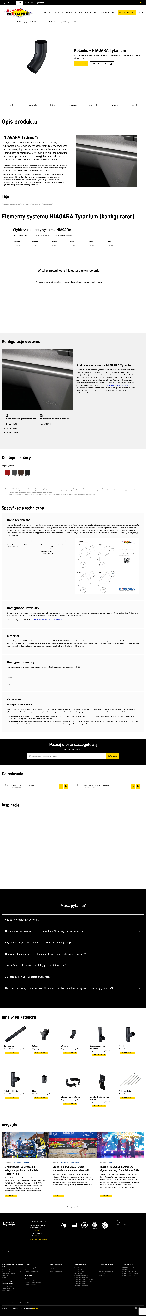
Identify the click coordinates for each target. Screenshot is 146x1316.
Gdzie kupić (105, 13)
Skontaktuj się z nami (126, 13)
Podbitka (4, 1277)
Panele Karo (5, 1275)
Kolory (52, 105)
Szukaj (112, 13)
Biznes (110, 1162)
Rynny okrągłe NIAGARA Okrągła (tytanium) (49, 22)
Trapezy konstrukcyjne (56, 1272)
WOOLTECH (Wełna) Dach (81, 1277)
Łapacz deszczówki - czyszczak (98, 1047)
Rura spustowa (9, 1046)
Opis (11, 105)
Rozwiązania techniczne (105, 1270)
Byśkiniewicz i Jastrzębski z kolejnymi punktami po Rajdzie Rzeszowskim (21, 1170)
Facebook (136, 1308)
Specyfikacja (73, 105)
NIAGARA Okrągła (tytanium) (129, 1275)
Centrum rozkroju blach (8, 1289)
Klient (19, 3)
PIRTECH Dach (78, 1273)
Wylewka (65, 1046)
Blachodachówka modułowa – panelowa (12, 1272)
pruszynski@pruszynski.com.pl (38, 1239)
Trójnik (121, 1046)
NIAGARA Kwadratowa (128, 1270)
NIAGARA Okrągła (107, 385)
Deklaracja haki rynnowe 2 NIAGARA (96, 785)
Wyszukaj (113, 756)
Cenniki (140, 3)
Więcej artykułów (73, 1207)
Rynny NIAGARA (18, 22)
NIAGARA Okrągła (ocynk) (129, 1272)
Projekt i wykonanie (29, 1308)
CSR (15, 1162)
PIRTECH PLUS (78, 1270)
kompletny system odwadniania (11, 205)
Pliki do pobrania (91, 13)
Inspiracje (56, 13)
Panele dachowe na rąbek (8, 1274)
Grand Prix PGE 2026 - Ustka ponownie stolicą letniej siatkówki (71, 1168)
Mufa (34, 1091)
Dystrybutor (40, 3)
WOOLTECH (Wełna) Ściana (81, 1275)
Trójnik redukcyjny (11, 1091)
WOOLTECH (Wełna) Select (81, 1285)
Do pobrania (113, 105)
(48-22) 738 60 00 (37, 1231)
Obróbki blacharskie (30, 1284)
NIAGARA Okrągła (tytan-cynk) (130, 1273)
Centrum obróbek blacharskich (10, 1287)
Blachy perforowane (7, 1290)
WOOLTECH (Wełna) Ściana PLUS (83, 1281)
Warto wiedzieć (67, 13)
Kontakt (119, 1223)
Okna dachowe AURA (30, 1281)
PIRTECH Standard (79, 1268)
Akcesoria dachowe (30, 1279)
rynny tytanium (36, 205)
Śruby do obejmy (125, 1091)
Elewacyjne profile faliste (31, 1272)
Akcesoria (28, 1276)
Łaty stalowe (102, 1273)
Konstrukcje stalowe (106, 1265)
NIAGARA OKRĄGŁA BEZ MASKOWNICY (48, 620)
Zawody (63, 1162)
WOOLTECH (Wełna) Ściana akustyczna (84, 1279)
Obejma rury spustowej (70, 1097)
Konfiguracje (32, 105)
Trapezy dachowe (54, 1270)
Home (4, 22)
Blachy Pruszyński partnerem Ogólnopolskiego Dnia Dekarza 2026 (120, 1168)
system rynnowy (47, 205)
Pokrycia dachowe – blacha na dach (12, 1266)
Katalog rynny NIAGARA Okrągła (22, 785)
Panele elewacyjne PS (31, 1268)
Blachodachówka (6, 1270)
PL (140, 13)
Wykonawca (29, 3)
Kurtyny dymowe (103, 1275)
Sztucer (35, 1046)
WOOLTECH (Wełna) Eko (80, 1283)
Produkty (9, 22)
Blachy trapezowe (56, 1265)
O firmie (77, 13)
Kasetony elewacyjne (31, 1270)
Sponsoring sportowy (23, 1162)
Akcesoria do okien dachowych (33, 1283)
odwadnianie (26, 205)
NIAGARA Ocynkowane (123, 385)
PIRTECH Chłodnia (79, 1272)
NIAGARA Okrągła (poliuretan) (130, 1268)
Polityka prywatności (18, 1303)
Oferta (46, 13)
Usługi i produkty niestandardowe (8, 1282)
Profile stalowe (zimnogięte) (106, 1272)
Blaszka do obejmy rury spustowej (99, 1098)
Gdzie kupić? (81, 64)
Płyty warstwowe (80, 1265)
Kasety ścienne (103, 1268)
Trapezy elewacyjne (55, 1268)
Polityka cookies (6, 1303)
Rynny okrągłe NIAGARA (30, 22)
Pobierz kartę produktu (101, 64)
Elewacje (28, 1265)
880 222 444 (38, 1236)
